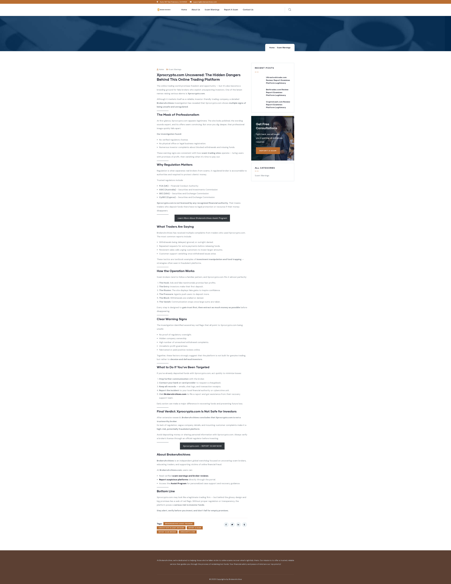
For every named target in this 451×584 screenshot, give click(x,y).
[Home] (164, 10)
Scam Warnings (283, 47)
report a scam (195, 528)
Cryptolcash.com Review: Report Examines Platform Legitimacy (278, 104)
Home (272, 47)
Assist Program (179, 483)
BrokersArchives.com (175, 394)
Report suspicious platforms (173, 479)
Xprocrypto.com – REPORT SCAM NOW (202, 446)
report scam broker (167, 532)
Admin (161, 69)
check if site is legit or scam (171, 528)
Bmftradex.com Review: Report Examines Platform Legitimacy (277, 92)
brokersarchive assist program (178, 524)
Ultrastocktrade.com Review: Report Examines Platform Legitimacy (278, 80)
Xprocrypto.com (188, 532)
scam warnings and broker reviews (190, 475)
